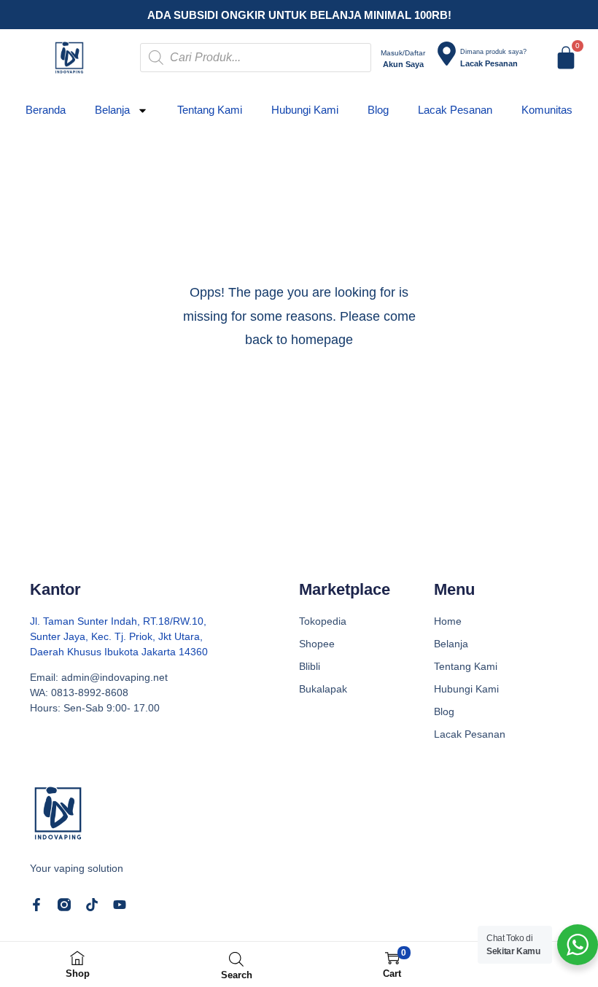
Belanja (112, 110)
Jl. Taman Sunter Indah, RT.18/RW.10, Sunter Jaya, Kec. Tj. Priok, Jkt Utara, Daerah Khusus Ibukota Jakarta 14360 (119, 636)
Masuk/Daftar (403, 53)
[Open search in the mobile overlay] (255, 57)
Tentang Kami (209, 110)
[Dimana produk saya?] (447, 54)
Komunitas (546, 110)
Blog (378, 110)
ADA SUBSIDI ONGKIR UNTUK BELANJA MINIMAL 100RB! (299, 15)
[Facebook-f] (36, 904)
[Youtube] (119, 904)
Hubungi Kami (304, 110)
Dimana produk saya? (493, 51)
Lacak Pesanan (455, 110)
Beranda (46, 110)
